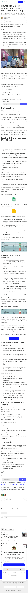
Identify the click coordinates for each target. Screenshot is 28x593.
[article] (14, 536)
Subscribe (20, 1)
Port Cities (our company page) (18, 484)
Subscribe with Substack (15, 569)
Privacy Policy (14, 575)
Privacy (19, 582)
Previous (5, 504)
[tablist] (6, 513)
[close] (24, 547)
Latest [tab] (6, 529)
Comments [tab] (4, 513)
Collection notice (14, 583)
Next (24, 504)
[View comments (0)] (7, 21)
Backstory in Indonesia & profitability (8, 533)
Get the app (20, 587)
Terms (23, 582)
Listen (25, 17)
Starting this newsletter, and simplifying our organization (9, 544)
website (3, 491)
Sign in (25, 1)
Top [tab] (2, 529)
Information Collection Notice (16, 574)
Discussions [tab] (11, 529)
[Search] (25, 529)
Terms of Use (20, 572)
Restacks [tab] (10, 513)
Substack (8, 590)
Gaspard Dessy (7, 17)
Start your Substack (10, 587)
